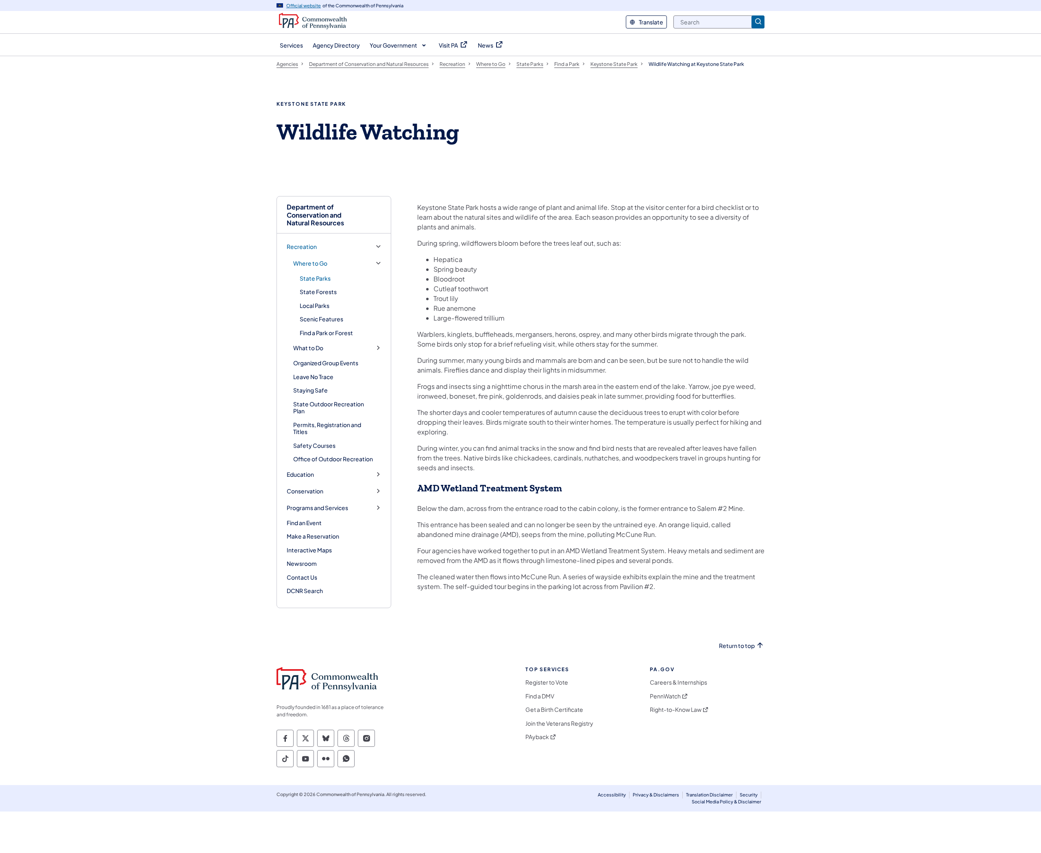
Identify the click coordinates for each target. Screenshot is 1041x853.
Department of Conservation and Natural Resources (315, 215)
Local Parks (314, 305)
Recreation (302, 246)
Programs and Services (317, 507)
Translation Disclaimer (709, 794)
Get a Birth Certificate (554, 709)
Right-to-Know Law (675, 709)
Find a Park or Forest (326, 332)
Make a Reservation (313, 536)
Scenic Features (321, 319)
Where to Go (310, 263)
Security (749, 794)
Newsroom (302, 563)
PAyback (537, 736)
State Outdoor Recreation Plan (328, 407)
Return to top (737, 645)
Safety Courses (314, 445)
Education (300, 474)
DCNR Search (305, 590)
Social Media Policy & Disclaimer (726, 801)
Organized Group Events (325, 363)
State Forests (318, 291)
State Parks (315, 278)
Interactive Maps (309, 550)
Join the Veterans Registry (559, 723)
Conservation (305, 491)
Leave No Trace (313, 376)
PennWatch (665, 696)
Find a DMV (539, 696)
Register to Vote (546, 682)
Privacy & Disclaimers (656, 794)
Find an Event (304, 522)
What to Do (308, 348)
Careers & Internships (678, 682)
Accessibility (612, 794)
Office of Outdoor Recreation (333, 458)
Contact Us (302, 577)
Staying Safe (310, 390)
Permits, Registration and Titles (327, 428)
